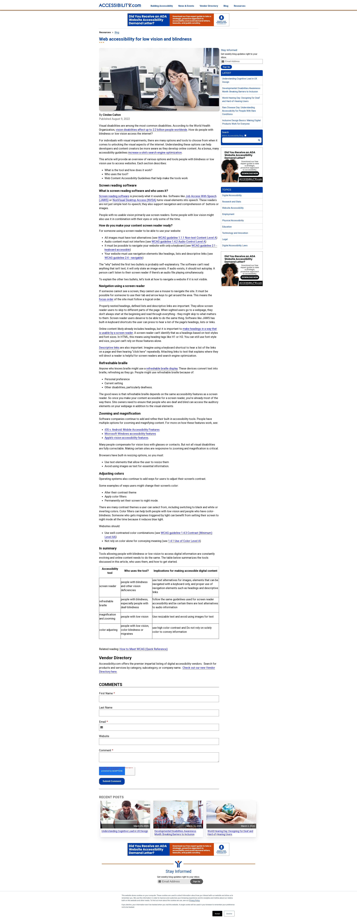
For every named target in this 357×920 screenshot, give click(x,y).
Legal (225, 239)
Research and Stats (231, 201)
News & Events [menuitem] (186, 6)
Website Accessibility (233, 208)
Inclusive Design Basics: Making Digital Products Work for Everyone (241, 122)
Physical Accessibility (233, 220)
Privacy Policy (194, 900)
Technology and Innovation (235, 233)
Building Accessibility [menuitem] (162, 6)
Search (225, 132)
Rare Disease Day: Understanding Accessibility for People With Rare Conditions (239, 110)
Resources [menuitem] (239, 6)
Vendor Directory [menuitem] (209, 6)
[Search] (259, 140)
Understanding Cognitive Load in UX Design (239, 80)
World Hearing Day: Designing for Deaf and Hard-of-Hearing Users (241, 100)
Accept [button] (217, 913)
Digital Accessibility (232, 195)
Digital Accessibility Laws (235, 245)
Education (227, 226)
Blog (117, 32)
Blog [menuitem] (226, 6)
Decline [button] (229, 913)
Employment (228, 214)
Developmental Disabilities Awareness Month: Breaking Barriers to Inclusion (241, 90)
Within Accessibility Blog (232, 136)
